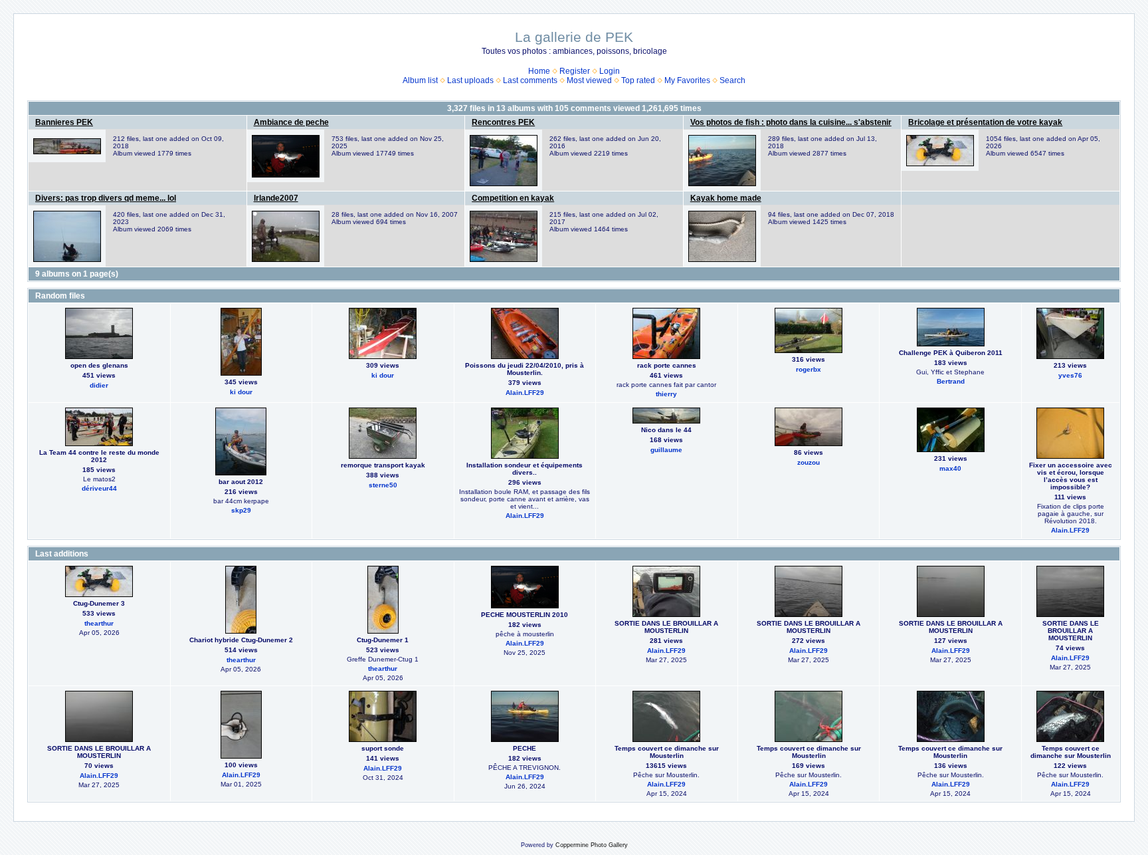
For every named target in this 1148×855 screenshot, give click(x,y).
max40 (950, 468)
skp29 (241, 510)
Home (539, 71)
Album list (420, 80)
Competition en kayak (513, 198)
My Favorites (687, 80)
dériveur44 (99, 488)
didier (99, 385)
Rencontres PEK (503, 122)
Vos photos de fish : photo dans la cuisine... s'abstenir (791, 122)
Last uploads (470, 80)
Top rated (638, 80)
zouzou (808, 462)
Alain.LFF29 (525, 392)
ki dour (241, 392)
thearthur (99, 623)
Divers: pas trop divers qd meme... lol (105, 198)
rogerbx (808, 369)
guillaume (666, 449)
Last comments (530, 80)
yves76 (1070, 375)
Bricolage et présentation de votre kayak (985, 122)
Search (732, 80)
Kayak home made (725, 198)
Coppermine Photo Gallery (591, 845)
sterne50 (383, 485)
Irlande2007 (276, 198)
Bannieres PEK (64, 122)
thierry (666, 394)
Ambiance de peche (291, 122)
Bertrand (951, 381)
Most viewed (589, 80)
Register (574, 71)
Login (609, 71)
